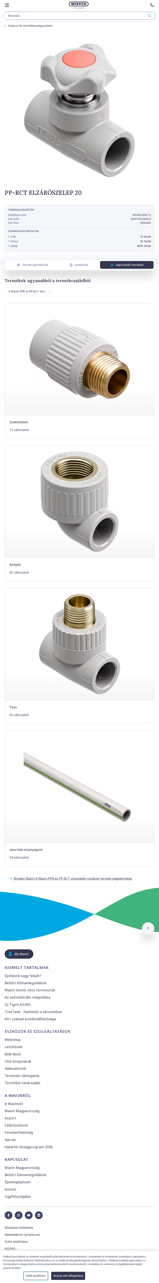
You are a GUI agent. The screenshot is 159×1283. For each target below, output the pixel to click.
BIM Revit (13, 1054)
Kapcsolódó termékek (129, 265)
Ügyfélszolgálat (18, 1196)
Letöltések (81, 265)
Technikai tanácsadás (22, 1082)
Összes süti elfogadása (68, 1275)
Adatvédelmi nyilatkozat (22, 1234)
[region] (79, 1267)
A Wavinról (14, 1103)
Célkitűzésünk (16, 1125)
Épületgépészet (18, 1182)
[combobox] (79, 16)
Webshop (13, 1039)
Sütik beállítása (36, 1275)
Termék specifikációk (35, 265)
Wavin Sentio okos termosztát (30, 990)
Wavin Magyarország (22, 1111)
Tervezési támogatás (22, 1075)
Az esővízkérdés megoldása (27, 997)
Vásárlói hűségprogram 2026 (29, 1147)
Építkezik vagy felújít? (23, 975)
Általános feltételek (19, 1227)
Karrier (10, 1139)
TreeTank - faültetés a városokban (33, 1011)
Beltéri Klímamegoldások (26, 983)
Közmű (10, 1189)
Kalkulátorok (15, 1068)
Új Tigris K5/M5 (18, 1004)
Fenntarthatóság (19, 1132)
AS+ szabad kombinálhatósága (30, 1019)
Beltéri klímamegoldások (25, 1174)
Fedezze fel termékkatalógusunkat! (30, 25)
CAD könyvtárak (18, 1061)
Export (10, 1118)
